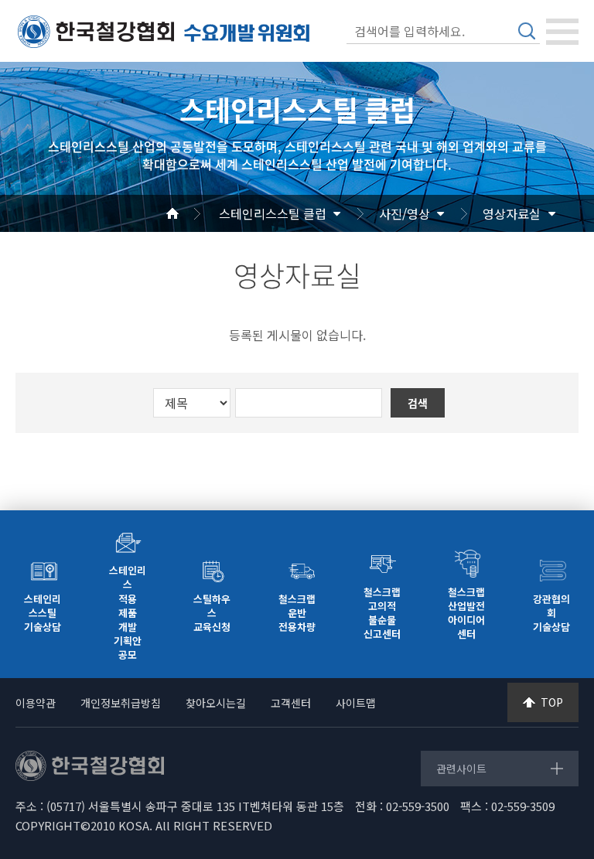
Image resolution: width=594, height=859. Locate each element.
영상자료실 (512, 213)
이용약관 (35, 703)
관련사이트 (461, 768)
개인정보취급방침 (120, 703)
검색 (527, 31)
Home (191, 213)
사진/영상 (404, 213)
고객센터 (291, 703)
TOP (552, 702)
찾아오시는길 (216, 703)
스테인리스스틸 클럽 (272, 213)
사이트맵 (356, 703)
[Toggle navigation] (562, 32)
